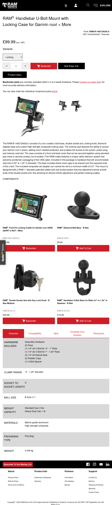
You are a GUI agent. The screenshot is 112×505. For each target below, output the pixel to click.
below (55, 91)
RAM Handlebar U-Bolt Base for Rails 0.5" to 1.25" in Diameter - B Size (82, 301)
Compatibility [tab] (34, 333)
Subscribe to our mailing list (18, 464)
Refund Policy (13, 481)
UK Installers (69, 481)
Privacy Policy (13, 477)
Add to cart (85, 248)
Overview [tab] (13, 333)
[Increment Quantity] (7, 66)
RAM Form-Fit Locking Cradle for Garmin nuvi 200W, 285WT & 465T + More (28, 229)
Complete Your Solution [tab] (77, 333)
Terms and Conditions (16, 485)
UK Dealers (69, 477)
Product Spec (15, 74)
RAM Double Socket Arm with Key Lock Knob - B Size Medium (26, 301)
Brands (67, 485)
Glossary (37, 481)
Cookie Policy (94, 492)
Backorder (46, 66)
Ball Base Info (71, 66)
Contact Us (93, 477)
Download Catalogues (42, 477)
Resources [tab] (98, 333)
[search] (88, 5)
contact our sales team (90, 82)
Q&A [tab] (56, 333)
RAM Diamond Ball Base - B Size (73, 227)
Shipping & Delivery (96, 485)
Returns (92, 481)
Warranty (92, 488)
